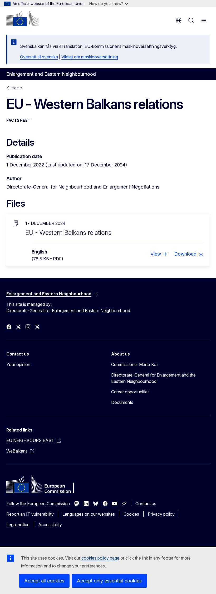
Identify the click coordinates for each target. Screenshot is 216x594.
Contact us (145, 503)
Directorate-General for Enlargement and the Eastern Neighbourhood (153, 378)
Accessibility (50, 524)
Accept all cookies (44, 580)
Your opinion (18, 364)
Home (17, 87)
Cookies (131, 514)
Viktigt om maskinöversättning (89, 56)
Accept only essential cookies (109, 580)
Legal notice (18, 524)
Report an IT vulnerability (30, 514)
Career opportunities (130, 391)
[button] (159, 254)
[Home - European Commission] (22, 18)
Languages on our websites (88, 514)
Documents (122, 402)
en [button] (178, 20)
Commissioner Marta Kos (135, 364)
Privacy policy (161, 514)
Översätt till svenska (39, 56)
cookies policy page (100, 558)
